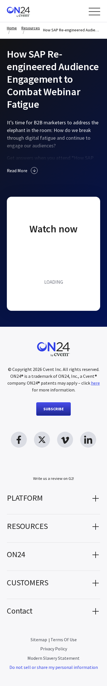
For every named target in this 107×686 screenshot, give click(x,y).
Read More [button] (17, 170)
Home (12, 28)
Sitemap (39, 639)
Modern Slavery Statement (53, 658)
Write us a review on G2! (53, 478)
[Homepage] (29, 11)
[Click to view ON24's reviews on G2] (53, 468)
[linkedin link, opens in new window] (88, 440)
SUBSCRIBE (53, 408)
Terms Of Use (64, 639)
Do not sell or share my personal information (53, 667)
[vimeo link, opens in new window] (65, 440)
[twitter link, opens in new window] (42, 440)
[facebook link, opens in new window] (19, 440)
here (95, 383)
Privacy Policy (53, 649)
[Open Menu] (94, 11)
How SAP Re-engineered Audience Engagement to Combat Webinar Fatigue (71, 30)
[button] (53, 500)
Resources (30, 28)
